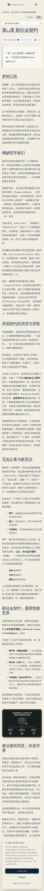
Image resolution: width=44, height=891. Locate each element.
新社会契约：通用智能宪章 (21, 610)
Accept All (22, 871)
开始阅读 (5, 12)
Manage (22, 877)
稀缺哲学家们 (13, 153)
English (30, 17)
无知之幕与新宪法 (17, 459)
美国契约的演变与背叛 (21, 323)
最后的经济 (15, 12)
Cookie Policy (27, 861)
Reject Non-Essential (22, 883)
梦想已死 (9, 76)
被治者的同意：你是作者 (21, 748)
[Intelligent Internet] (15, 4)
